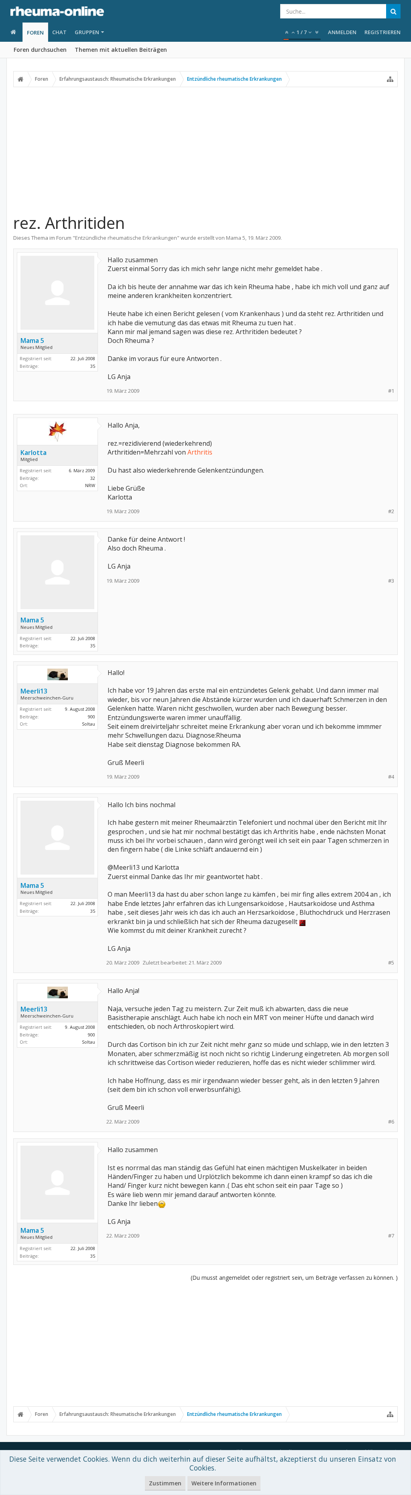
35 (92, 366)
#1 (391, 391)
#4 (391, 776)
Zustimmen (165, 1483)
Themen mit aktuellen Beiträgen (121, 49)
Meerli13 (33, 691)
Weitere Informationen (223, 1483)
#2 (391, 511)
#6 (391, 1121)
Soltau (88, 724)
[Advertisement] (205, 150)
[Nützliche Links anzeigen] (390, 79)
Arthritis (199, 452)
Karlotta (33, 453)
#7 (391, 1235)
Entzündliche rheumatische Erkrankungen (126, 237)
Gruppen (87, 32)
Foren (35, 32)
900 (91, 717)
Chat (59, 32)
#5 (391, 962)
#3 (391, 580)
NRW (90, 485)
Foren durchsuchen (40, 49)
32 (92, 478)
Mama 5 (235, 237)
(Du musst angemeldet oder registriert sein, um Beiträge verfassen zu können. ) (294, 1277)
